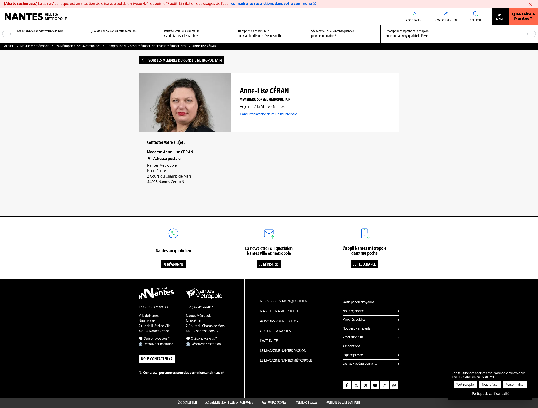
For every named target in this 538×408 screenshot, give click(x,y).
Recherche (475, 20)
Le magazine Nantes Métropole (286, 361)
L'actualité (269, 341)
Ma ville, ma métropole (34, 46)
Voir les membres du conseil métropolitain (185, 60)
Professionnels (353, 337)
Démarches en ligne (446, 20)
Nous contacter (154, 359)
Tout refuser (490, 385)
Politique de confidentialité (343, 402)
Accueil (8, 46)
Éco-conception (187, 402)
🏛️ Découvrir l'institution (156, 344)
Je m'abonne (173, 264)
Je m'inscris (268, 264)
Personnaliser (515, 385)
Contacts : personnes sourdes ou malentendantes (181, 373)
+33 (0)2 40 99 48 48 (200, 307)
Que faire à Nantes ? (523, 16)
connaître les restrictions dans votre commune (271, 4)
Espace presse (353, 355)
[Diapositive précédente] (6, 34)
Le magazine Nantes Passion (283, 351)
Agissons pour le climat (280, 321)
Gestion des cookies (274, 402)
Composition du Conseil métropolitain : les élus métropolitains (146, 46)
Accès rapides (414, 20)
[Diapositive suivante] (531, 34)
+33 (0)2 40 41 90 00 (153, 307)
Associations (351, 346)
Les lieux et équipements (360, 363)
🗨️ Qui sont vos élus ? (154, 338)
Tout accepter (465, 385)
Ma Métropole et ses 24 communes (78, 46)
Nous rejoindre (353, 311)
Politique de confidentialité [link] (490, 394)
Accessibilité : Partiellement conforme (229, 402)
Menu (500, 19)
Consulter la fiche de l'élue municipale (268, 114)
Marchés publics (354, 320)
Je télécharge (364, 264)
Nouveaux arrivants (357, 328)
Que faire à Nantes (275, 331)
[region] (269, 34)
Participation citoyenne (358, 302)
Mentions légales (306, 402)
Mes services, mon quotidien (283, 301)
